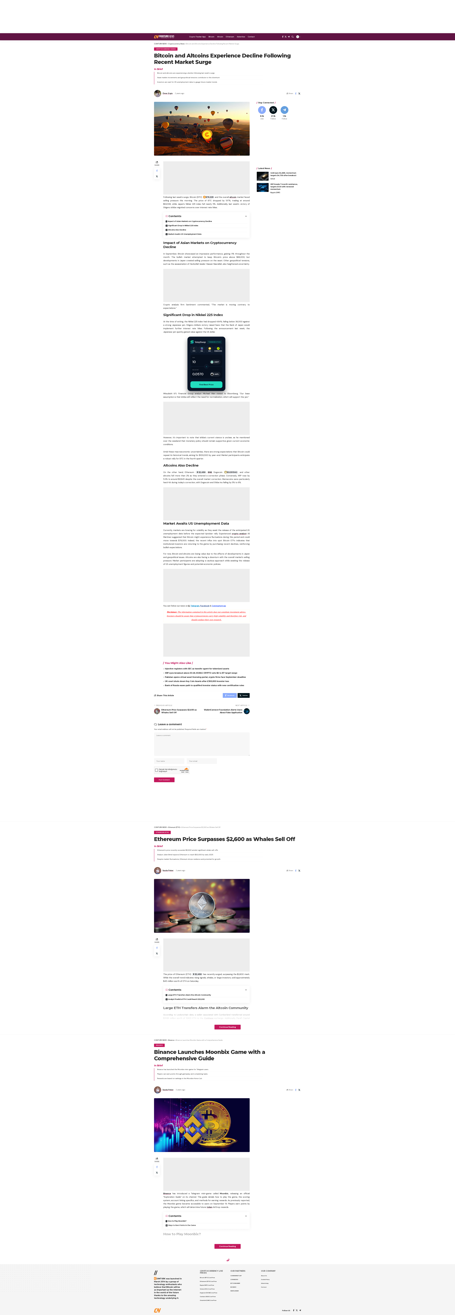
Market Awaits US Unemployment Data (184, 234)
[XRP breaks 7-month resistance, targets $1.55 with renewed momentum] (263, 187)
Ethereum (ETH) (162, 832)
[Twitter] (285, 37)
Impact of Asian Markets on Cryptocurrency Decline (190, 221)
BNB (210, 472)
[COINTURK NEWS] (164, 37)
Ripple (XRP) (275, 193)
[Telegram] (288, 37)
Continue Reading (227, 1027)
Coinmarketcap (219, 606)
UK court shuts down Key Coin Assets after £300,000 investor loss (197, 681)
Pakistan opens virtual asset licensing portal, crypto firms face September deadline (205, 677)
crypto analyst (239, 533)
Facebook (204, 606)
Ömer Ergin (168, 93)
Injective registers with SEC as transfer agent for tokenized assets (197, 669)
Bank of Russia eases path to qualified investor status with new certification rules (204, 685)
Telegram (194, 606)
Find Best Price (206, 384)
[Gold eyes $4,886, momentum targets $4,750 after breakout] (263, 176)
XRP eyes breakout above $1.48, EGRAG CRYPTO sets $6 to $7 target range (201, 673)
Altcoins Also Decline (177, 230)
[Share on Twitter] (299, 93)
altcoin (233, 197)
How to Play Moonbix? (177, 1221)
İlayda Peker (168, 870)
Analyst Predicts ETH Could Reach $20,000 (186, 999)
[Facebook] (283, 37)
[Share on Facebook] (295, 93)
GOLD (272, 179)
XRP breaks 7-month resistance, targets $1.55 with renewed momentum (284, 186)
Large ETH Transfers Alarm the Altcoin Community (189, 995)
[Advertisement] (227, 16)
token (209, 1207)
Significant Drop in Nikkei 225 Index (183, 226)
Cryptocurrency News (166, 49)
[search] (292, 37)
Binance (159, 1045)
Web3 (182, 1264)
